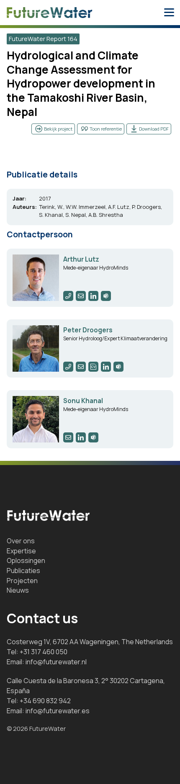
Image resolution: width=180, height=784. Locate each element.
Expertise (21, 550)
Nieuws (18, 590)
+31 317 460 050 (43, 651)
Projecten (22, 580)
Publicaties (23, 570)
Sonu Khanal (83, 400)
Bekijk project (58, 129)
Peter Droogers (88, 330)
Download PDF (154, 129)
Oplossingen (26, 560)
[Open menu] (169, 12)
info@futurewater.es (58, 710)
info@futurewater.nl (56, 661)
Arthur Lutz (81, 259)
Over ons (21, 540)
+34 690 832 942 (45, 700)
